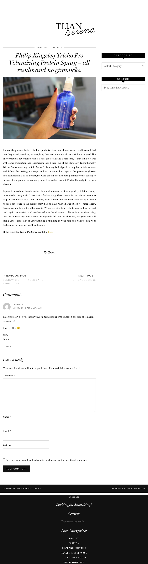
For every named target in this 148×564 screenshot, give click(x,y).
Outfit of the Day (74, 557)
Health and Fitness (74, 552)
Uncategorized (74, 562)
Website (7, 445)
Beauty (74, 538)
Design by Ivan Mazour (128, 488)
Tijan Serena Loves (27, 488)
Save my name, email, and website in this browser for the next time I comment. (46, 460)
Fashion (74, 543)
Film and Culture (74, 548)
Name (7, 416)
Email (7, 431)
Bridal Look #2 (84, 277)
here (50, 232)
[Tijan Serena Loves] (74, 20)
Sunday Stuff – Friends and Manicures (23, 279)
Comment (9, 375)
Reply (8, 346)
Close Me (74, 496)
